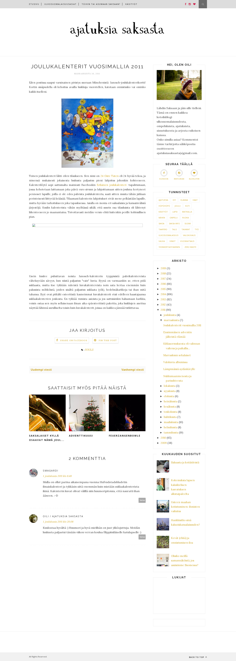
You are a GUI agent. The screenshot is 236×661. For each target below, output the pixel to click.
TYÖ (197, 229)
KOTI (187, 206)
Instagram (179, 179)
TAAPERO (163, 229)
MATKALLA (187, 211)
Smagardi (50, 470)
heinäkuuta (170, 401)
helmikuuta (170, 427)
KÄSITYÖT (163, 211)
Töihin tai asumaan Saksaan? (101, 4)
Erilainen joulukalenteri (111, 185)
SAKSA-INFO (174, 223)
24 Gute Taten (110, 176)
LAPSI (174, 211)
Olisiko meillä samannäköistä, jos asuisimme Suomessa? (184, 560)
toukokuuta (170, 411)
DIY (174, 200)
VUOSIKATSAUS (187, 241)
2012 (163, 304)
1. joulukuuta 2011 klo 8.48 (57, 476)
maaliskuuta (171, 422)
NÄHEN (162, 217)
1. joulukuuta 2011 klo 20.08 (58, 521)
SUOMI (188, 223)
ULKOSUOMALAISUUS (168, 235)
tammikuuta (171, 432)
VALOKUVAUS (189, 235)
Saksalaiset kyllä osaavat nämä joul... (46, 438)
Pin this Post (108, 340)
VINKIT (172, 241)
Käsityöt (131, 4)
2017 (163, 278)
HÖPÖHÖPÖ (164, 206)
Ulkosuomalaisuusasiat (60, 4)
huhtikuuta (170, 417)
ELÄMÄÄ (184, 200)
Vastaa (142, 500)
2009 (164, 443)
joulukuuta (170, 315)
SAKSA (161, 223)
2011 (163, 309)
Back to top (197, 657)
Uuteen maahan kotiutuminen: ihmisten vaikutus (185, 507)
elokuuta (169, 396)
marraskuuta (171, 320)
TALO (174, 229)
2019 (163, 268)
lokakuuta (169, 385)
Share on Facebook (73, 340)
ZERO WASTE (190, 247)
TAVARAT (186, 229)
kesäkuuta (170, 406)
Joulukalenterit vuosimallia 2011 (182, 325)
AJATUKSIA (163, 200)
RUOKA (185, 217)
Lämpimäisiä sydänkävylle (179, 369)
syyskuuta (170, 391)
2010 (163, 437)
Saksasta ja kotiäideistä (185, 462)
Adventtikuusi (81, 435)
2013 (163, 299)
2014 (163, 294)
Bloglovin (194, 179)
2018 (163, 273)
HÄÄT (195, 200)
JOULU (89, 349)
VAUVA (162, 241)
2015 (163, 289)
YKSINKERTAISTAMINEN (169, 247)
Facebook (163, 179)
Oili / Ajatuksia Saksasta (63, 516)
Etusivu (34, 4)
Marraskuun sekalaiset (177, 355)
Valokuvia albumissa (175, 362)
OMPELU (174, 217)
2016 (163, 283)
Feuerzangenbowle (124, 435)
